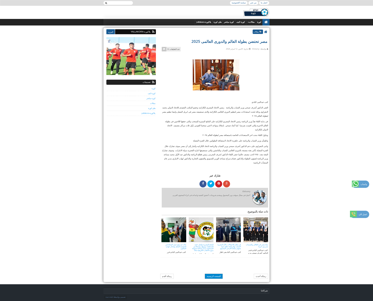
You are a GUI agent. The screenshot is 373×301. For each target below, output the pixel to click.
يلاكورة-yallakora (203, 22)
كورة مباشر (229, 22)
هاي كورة (217, 22)
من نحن (253, 3)
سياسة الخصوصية (239, 3)
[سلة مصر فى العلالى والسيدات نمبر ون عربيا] (255, 229)
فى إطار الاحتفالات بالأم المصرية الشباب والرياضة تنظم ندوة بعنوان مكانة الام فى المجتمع (229, 246)
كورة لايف (240, 22)
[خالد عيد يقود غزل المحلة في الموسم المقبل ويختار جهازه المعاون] (173, 229)
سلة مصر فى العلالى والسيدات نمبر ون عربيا (257, 245)
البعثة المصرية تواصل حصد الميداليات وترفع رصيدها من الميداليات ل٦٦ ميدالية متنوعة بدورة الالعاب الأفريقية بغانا (202, 247)
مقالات (252, 22)
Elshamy (246, 191)
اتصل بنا (264, 3)
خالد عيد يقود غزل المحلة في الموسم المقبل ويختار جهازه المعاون (175, 246)
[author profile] (259, 197)
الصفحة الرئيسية (214, 276)
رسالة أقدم (167, 276)
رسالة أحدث (261, 276)
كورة (259, 22)
